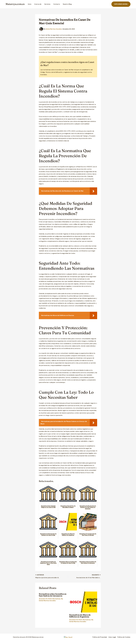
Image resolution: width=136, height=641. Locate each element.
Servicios (47, 4)
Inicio (29, 4)
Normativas (56, 599)
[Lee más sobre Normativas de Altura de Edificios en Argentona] (83, 602)
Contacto (56, 4)
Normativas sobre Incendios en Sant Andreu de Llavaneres (52, 595)
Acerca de (37, 4)
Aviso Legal (112, 637)
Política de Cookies (123, 637)
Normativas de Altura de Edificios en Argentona (80, 616)
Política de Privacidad (100, 637)
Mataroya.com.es (15, 4)
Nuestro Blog (67, 4)
